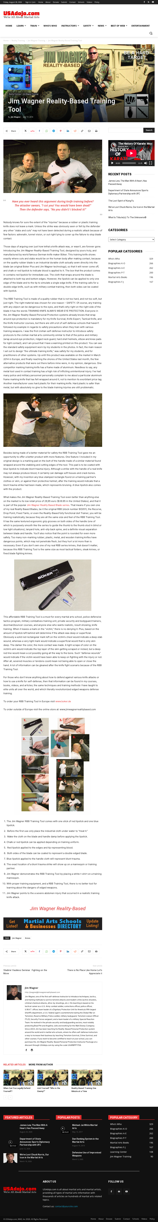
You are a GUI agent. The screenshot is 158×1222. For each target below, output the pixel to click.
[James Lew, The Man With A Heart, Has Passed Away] (10, 1128)
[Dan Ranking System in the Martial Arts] (63, 1142)
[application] (131, 153)
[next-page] (10, 1097)
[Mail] (119, 1192)
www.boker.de (63, 701)
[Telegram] (53, 131)
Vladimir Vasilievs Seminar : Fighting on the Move (25, 972)
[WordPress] (32, 1050)
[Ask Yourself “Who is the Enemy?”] (52, 1078)
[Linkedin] (68, 131)
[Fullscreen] (150, 163)
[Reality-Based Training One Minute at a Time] (86, 1078)
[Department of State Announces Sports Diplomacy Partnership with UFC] (10, 1142)
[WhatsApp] (46, 131)
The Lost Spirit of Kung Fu (121, 201)
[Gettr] (32, 131)
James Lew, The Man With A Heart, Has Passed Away (127, 182)
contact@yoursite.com (66, 1206)
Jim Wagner (16, 117)
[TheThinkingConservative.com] (21, 15)
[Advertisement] (76, 14)
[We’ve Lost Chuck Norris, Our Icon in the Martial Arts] (10, 1158)
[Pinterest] (61, 131)
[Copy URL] (82, 131)
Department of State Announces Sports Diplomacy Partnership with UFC (128, 192)
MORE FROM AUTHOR (41, 1064)
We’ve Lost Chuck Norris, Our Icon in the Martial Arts (131, 209)
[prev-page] (5, 1097)
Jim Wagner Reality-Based (58, 908)
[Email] (89, 131)
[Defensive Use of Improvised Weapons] (63, 1156)
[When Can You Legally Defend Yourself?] (18, 1078)
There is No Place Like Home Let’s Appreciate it (84, 972)
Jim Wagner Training (36, 40)
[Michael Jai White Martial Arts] (63, 1128)
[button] (151, 33)
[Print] (96, 131)
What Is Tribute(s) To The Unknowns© (127, 217)
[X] (148, 2)
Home (6, 40)
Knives (27, 938)
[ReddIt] (75, 131)
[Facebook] (144, 2)
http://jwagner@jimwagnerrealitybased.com (42, 992)
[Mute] (145, 163)
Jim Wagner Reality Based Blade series (48, 505)
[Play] (112, 163)
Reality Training (18, 40)
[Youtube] (153, 2)
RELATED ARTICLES (14, 1064)
